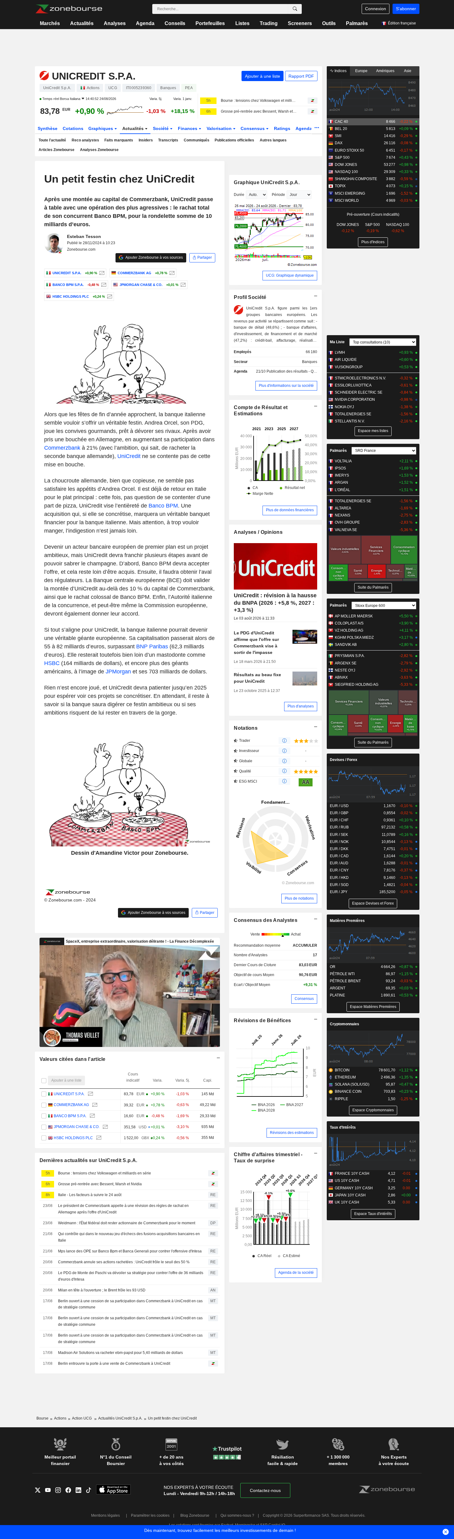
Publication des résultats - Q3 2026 (296, 371)
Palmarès (357, 23)
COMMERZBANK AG (71, 1105)
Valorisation (220, 128)
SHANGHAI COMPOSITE (356, 179)
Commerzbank (62, 448)
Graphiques (101, 128)
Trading (269, 23)
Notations (246, 728)
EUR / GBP (339, 813)
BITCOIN (342, 1070)
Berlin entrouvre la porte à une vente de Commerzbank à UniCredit (114, 1363)
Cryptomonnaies (344, 1024)
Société (161, 128)
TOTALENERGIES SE (353, 414)
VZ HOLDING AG (349, 630)
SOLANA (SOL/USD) (352, 1084)
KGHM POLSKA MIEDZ (354, 637)
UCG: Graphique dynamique (290, 275)
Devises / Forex (343, 760)
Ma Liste (337, 342)
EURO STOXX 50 (349, 150)
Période (278, 194)
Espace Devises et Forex (373, 903)
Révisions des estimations (292, 1132)
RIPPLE (341, 1099)
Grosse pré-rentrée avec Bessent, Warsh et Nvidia (259, 111)
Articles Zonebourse (56, 150)
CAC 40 (341, 121)
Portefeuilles (210, 23)
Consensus (253, 128)
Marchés (50, 23)
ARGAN (341, 482)
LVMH (340, 352)
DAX (339, 143)
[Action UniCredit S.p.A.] (101, 272)
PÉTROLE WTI (342, 974)
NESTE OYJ (345, 670)
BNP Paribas (152, 646)
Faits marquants (118, 140)
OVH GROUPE (347, 522)
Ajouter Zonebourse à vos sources (154, 257)
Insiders (146, 140)
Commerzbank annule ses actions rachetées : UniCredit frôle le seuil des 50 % (124, 1262)
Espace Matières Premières (373, 1007)
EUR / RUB (339, 827)
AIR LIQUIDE (346, 359)
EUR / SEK (339, 834)
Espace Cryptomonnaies (373, 1110)
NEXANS (342, 515)
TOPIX (340, 186)
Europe (361, 71)
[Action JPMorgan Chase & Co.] (182, 284)
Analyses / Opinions (258, 532)
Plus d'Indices (373, 242)
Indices (340, 71)
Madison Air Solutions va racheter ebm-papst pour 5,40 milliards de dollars (120, 1353)
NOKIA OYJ (344, 407)
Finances (188, 128)
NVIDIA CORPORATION (355, 399)
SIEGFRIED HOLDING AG (356, 684)
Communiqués (196, 140)
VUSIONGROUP (349, 367)
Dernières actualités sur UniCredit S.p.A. (88, 1160)
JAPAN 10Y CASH (350, 1195)
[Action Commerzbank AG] (171, 272)
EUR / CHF (339, 820)
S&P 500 (342, 157)
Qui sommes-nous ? (237, 1515)
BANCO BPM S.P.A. (70, 1116)
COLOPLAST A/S (349, 623)
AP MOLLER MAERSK (354, 616)
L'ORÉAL (342, 490)
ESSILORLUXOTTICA (353, 385)
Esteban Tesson (84, 236)
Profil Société (250, 297)
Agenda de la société (296, 1272)
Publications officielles (234, 140)
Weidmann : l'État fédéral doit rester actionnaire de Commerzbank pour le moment (126, 1223)
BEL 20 (341, 129)
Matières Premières (347, 921)
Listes (242, 23)
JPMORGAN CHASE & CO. (76, 1127)
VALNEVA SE (346, 530)
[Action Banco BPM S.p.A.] (103, 284)
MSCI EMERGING (350, 193)
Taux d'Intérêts (343, 1127)
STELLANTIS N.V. (350, 421)
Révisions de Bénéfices (262, 1020)
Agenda (145, 23)
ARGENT (337, 988)
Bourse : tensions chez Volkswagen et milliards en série (259, 100)
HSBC (52, 663)
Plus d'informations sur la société (286, 385)
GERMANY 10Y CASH (354, 1188)
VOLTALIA (343, 461)
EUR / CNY (339, 870)
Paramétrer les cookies (150, 1515)
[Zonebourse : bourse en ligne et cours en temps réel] (69, 9)
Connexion (375, 8)
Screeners (300, 23)
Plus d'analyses (301, 706)
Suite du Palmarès (373, 587)
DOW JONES (346, 164)
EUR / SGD (339, 885)
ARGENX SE (345, 663)
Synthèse (47, 128)
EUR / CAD (339, 856)
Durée (239, 194)
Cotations (73, 128)
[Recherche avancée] (295, 9)
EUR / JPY (338, 892)
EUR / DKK (339, 849)
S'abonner (406, 8)
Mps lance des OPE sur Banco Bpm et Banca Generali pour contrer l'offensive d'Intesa (130, 1251)
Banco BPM (163, 506)
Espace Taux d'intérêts (373, 1214)
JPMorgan (118, 671)
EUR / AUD (339, 863)
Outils (329, 23)
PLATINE (337, 995)
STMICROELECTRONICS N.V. (360, 378)
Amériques (385, 71)
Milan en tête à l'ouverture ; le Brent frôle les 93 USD (101, 1290)
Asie (407, 71)
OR (332, 967)
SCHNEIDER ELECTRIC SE (358, 392)
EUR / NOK (339, 842)
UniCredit (129, 456)
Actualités (82, 23)
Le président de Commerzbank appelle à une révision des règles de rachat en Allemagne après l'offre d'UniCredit (123, 1209)
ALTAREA (343, 508)
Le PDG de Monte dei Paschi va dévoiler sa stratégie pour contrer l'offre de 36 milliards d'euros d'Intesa (130, 1276)
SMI (338, 136)
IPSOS (340, 468)
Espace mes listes (373, 431)
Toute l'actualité (52, 140)
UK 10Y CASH (347, 1202)
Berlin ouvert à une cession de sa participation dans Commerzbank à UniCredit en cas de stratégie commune (130, 1304)
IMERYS (342, 475)
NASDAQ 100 (346, 172)
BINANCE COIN (348, 1091)
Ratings (282, 128)
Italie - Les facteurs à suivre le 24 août (89, 1195)
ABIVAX (341, 677)
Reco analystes (85, 140)
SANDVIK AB (346, 644)
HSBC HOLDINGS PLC (73, 1138)
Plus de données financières (290, 510)
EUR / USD (339, 806)
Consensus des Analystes (265, 920)
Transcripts (168, 140)
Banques (309, 362)
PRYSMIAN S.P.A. (350, 656)
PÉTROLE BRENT (345, 981)
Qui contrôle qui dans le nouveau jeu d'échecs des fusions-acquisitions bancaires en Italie (129, 1237)
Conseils (175, 23)
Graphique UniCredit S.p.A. (266, 182)
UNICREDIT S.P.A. (69, 1094)
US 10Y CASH (347, 1180)
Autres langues (273, 140)
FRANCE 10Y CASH (352, 1173)
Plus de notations (299, 898)
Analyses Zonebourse (99, 150)
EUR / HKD (339, 877)
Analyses (115, 23)
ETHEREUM (345, 1077)
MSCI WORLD (347, 200)
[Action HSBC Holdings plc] (109, 296)
